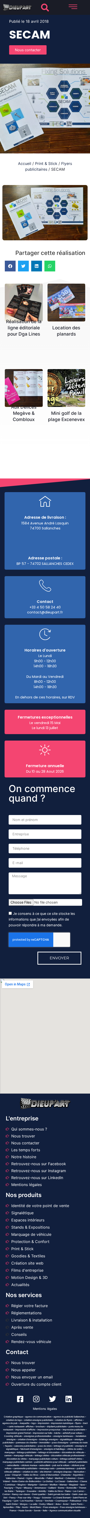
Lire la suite (25, 297)
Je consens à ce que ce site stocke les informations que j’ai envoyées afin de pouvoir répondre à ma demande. (42, 919)
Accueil (24, 163)
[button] (45, 7)
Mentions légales (45, 1409)
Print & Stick (46, 163)
